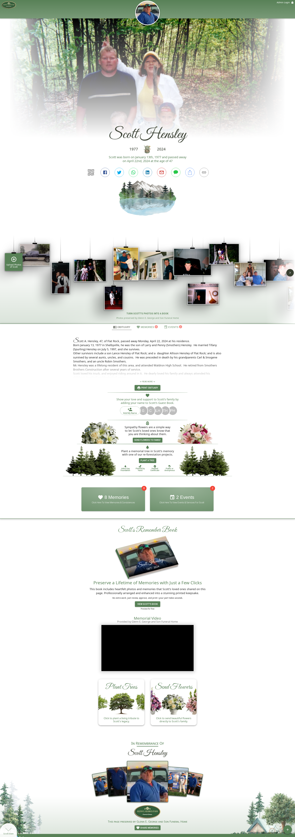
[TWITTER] (119, 172)
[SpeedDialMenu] (287, 829)
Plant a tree (147, 460)
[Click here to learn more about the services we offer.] (148, 812)
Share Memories (149, 828)
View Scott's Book (147, 604)
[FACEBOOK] (105, 172)
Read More (147, 382)
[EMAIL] (161, 172)
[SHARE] (190, 172)
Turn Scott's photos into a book (148, 313)
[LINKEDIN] (147, 172)
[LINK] (204, 172)
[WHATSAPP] (133, 172)
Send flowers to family (147, 440)
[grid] (147, 275)
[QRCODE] (91, 172)
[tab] (122, 327)
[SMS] (175, 172)
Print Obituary (149, 388)
